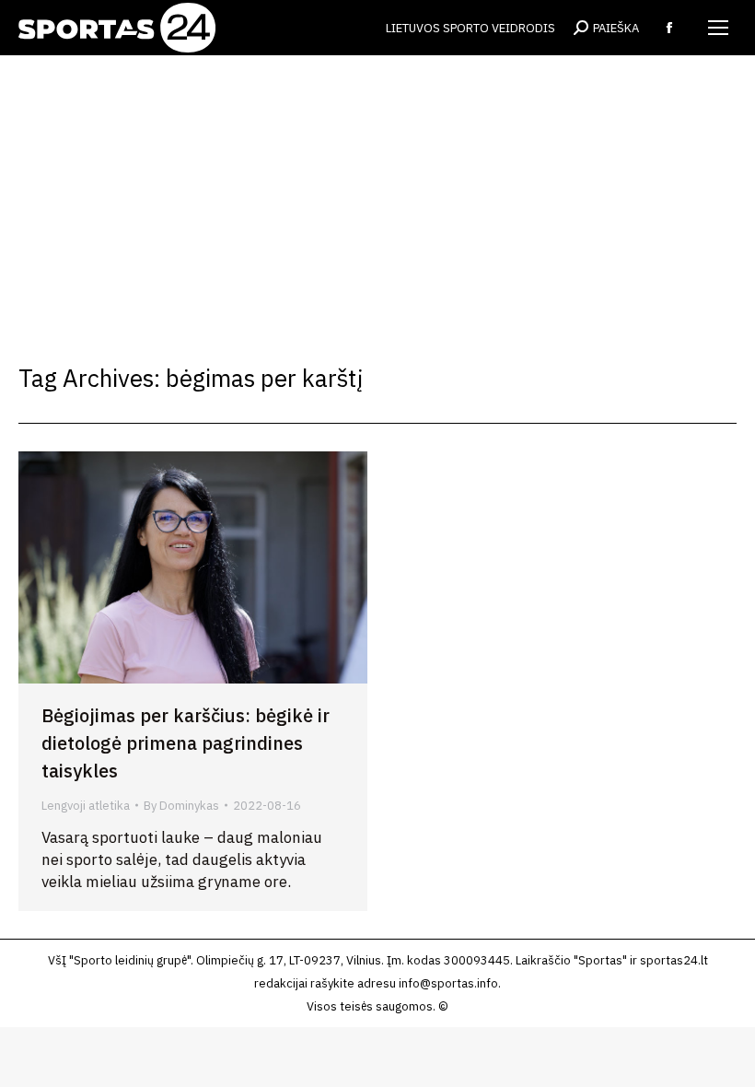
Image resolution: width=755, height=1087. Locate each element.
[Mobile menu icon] (718, 27)
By (181, 805)
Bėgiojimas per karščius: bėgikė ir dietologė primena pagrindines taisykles (185, 743)
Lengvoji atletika (85, 805)
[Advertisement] (377, 193)
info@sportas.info (448, 983)
